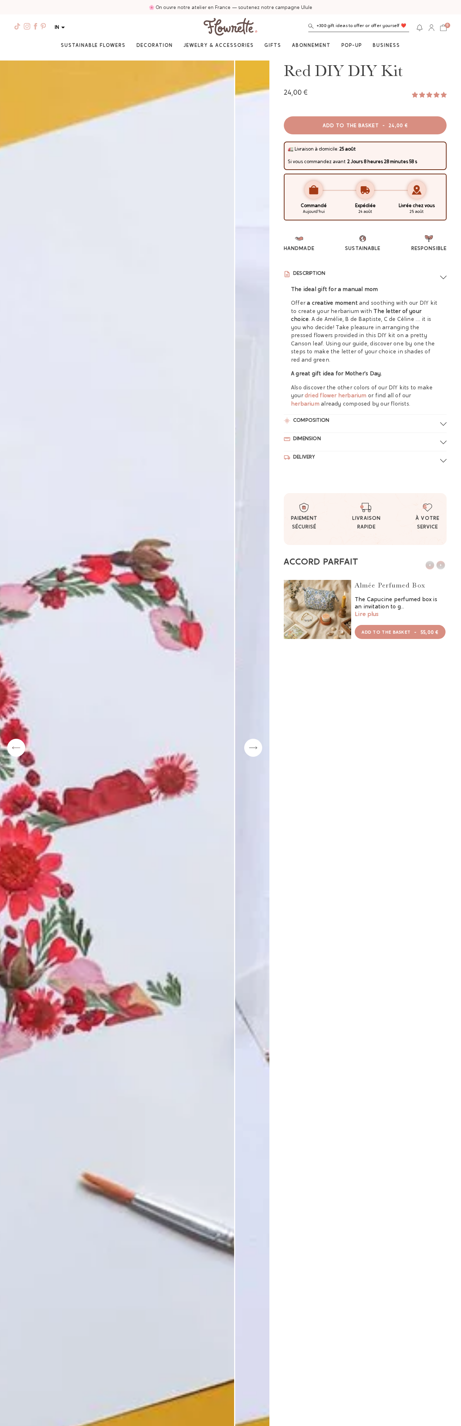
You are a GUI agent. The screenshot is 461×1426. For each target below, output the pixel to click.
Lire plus (367, 614)
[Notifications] (419, 27)
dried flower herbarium (336, 396)
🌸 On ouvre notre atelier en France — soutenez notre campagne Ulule (231, 7)
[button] (358, 27)
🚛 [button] (291, 149)
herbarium (305, 404)
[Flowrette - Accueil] (230, 27)
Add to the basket (365, 126)
